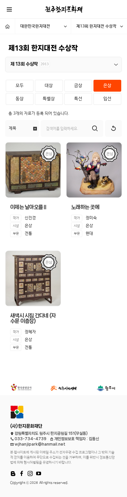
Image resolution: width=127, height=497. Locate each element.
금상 (78, 85)
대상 (49, 85)
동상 (20, 98)
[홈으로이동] (7, 26)
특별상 (49, 98)
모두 (20, 85)
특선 (78, 98)
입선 (107, 98)
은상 (107, 85)
